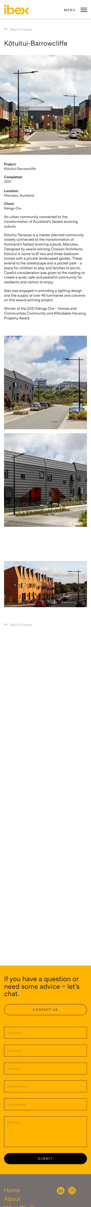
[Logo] (16, 9)
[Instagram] (72, 1190)
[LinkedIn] (60, 1190)
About (12, 1199)
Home (12, 1190)
